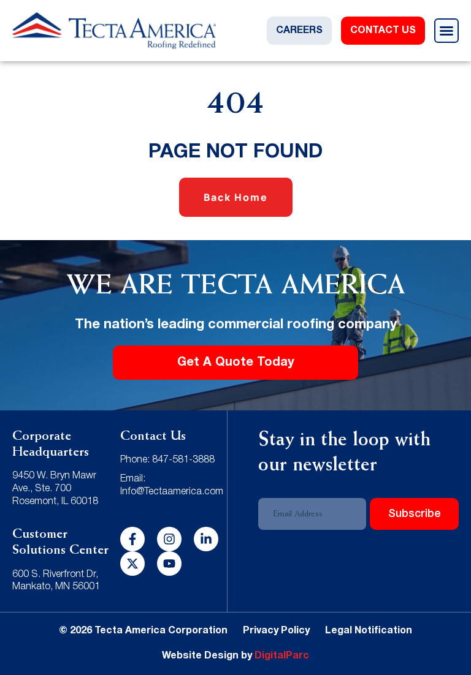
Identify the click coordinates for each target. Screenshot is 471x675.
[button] (446, 30)
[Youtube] (169, 563)
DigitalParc (282, 656)
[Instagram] (169, 539)
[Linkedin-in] (206, 539)
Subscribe (414, 514)
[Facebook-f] (132, 539)
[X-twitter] (132, 563)
